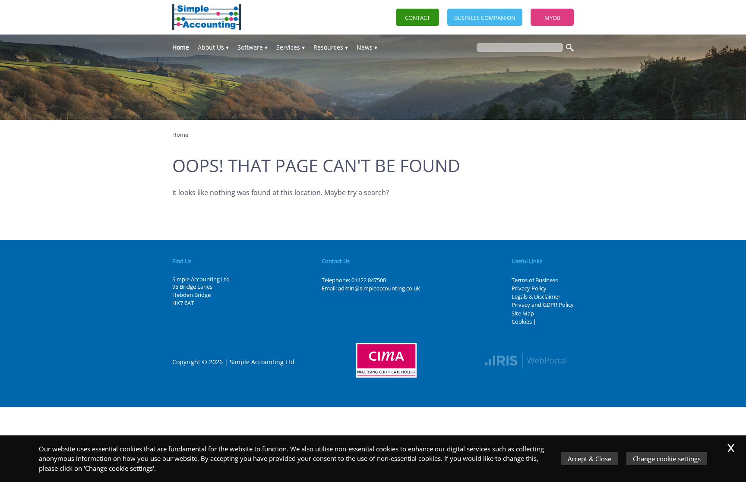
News (365, 47)
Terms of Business (535, 280)
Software (250, 47)
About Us (211, 47)
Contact (417, 18)
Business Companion (484, 18)
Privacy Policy (529, 288)
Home (180, 47)
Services (288, 47)
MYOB (552, 18)
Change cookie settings (667, 458)
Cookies (522, 321)
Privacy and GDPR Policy (543, 305)
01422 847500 (368, 280)
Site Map (523, 313)
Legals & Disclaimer (536, 296)
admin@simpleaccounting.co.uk (379, 288)
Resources (328, 47)
